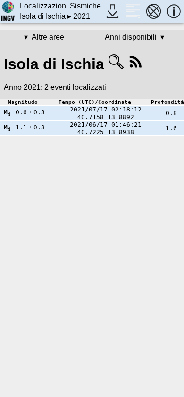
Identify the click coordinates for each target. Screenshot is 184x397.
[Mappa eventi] (153, 11)
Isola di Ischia (43, 16)
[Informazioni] (174, 11)
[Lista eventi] (133, 11)
